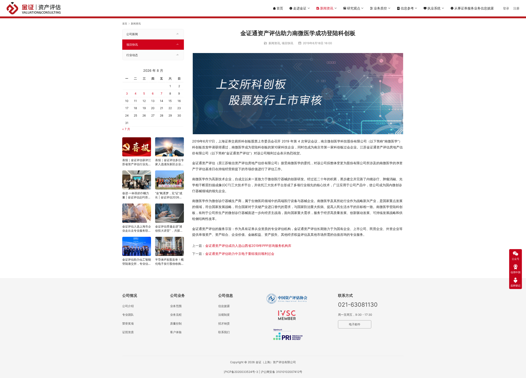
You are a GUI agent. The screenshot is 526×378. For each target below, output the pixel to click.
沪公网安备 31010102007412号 (281, 371)
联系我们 (224, 332)
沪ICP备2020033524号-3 (241, 371)
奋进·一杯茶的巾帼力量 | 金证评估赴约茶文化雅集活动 (136, 195)
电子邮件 (354, 324)
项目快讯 (287, 43)
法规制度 (224, 314)
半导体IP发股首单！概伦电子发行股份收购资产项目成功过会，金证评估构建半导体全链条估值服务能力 (169, 262)
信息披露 (224, 306)
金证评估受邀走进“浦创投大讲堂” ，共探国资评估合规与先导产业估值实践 (169, 229)
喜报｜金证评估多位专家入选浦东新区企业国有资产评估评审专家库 (169, 162)
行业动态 (132, 55)
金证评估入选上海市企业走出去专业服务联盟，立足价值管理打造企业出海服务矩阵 (136, 229)
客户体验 (176, 332)
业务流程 (176, 314)
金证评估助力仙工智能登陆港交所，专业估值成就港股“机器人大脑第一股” (136, 262)
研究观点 (353, 8)
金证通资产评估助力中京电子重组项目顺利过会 (239, 254)
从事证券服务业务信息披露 (472, 8)
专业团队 (128, 314)
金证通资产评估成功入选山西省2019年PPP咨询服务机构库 (248, 246)
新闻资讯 (326, 8)
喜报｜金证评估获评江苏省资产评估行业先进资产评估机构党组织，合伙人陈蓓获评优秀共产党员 (136, 162)
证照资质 (128, 332)
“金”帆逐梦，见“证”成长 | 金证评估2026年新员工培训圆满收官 (168, 195)
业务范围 (176, 306)
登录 (506, 8)
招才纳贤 (224, 323)
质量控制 (176, 323)
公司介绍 (128, 306)
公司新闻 (132, 34)
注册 (516, 8)
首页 (280, 8)
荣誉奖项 (128, 323)
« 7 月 (126, 129)
